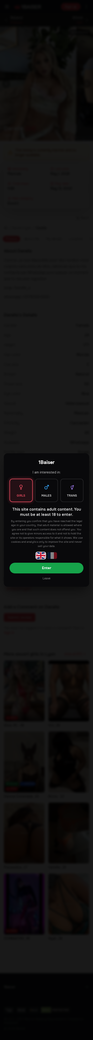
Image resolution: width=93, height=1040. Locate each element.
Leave (46, 578)
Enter (46, 568)
